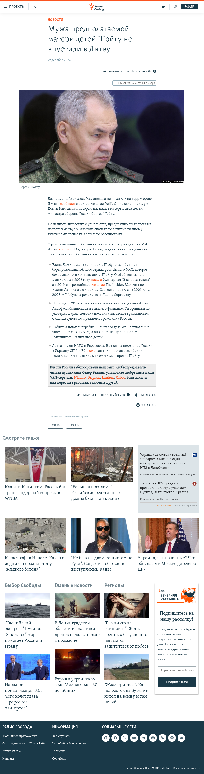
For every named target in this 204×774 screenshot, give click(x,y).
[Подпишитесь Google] (106, 738)
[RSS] (162, 738)
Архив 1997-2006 (14, 751)
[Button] (112, 71)
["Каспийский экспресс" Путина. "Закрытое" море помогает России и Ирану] (27, 605)
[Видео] (163, 7)
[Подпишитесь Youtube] (134, 738)
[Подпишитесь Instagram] (153, 738)
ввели (91, 351)
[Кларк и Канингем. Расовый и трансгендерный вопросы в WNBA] (35, 464)
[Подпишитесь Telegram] (143, 738)
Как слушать (61, 736)
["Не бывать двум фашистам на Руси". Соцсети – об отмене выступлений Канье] (102, 535)
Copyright (59, 758)
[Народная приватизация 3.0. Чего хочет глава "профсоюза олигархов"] (27, 667)
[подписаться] (181, 738)
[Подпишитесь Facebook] (115, 738)
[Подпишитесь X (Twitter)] (124, 738)
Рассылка (59, 751)
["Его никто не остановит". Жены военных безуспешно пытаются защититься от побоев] (126, 605)
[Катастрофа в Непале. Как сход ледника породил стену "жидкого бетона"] (35, 535)
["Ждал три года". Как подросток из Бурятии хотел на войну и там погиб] (126, 667)
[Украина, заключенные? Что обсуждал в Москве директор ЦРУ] (168, 535)
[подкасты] (175, 7)
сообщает (68, 204)
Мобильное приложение (19, 736)
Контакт (8, 758)
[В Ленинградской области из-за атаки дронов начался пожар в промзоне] (77, 605)
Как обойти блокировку (69, 743)
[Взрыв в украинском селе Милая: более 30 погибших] (77, 661)
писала (96, 280)
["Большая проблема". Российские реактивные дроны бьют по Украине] (102, 464)
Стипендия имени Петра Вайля (24, 743)
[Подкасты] (172, 738)
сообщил (66, 249)
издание (98, 285)
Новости (55, 20)
